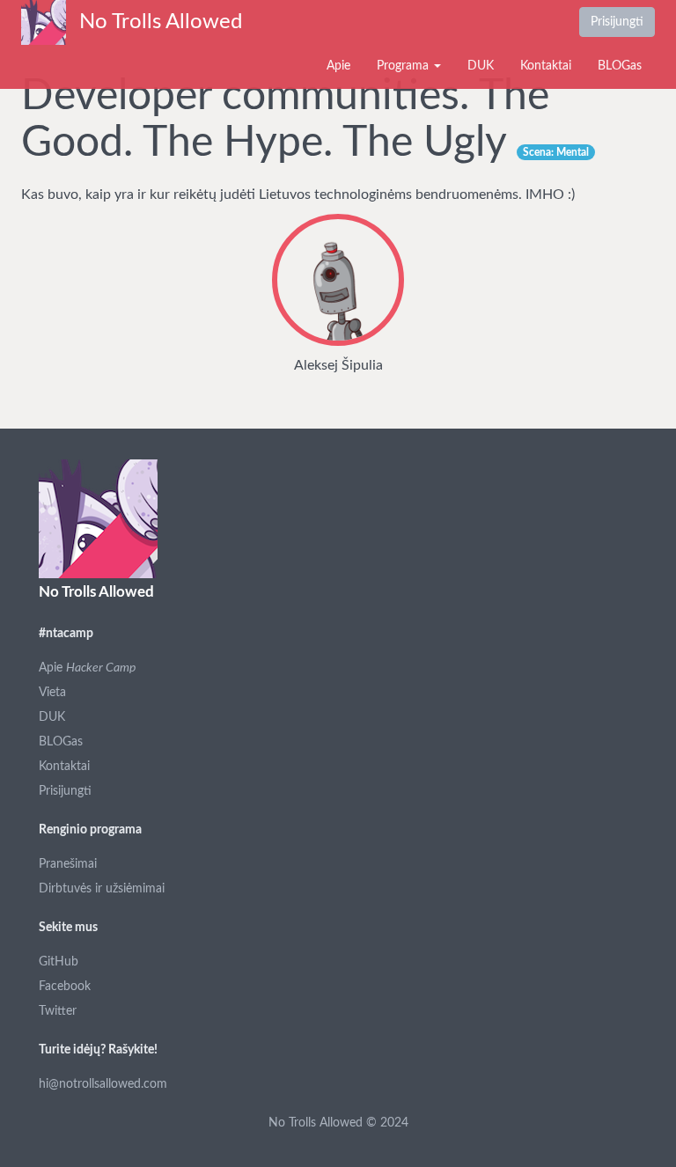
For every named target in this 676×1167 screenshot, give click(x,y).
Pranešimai (68, 864)
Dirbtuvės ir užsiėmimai (102, 889)
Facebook (65, 986)
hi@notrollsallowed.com (103, 1084)
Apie (338, 66)
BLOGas (620, 66)
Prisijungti (617, 22)
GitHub (58, 962)
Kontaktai (545, 66)
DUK (480, 66)
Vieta (52, 692)
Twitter (58, 1011)
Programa (404, 66)
